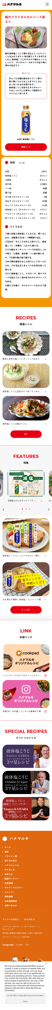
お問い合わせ (11, 905)
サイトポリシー (30, 927)
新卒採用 (28, 919)
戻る (26, 434)
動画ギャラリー (12, 879)
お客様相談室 (11, 901)
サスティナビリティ (14, 888)
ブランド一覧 (11, 856)
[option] (26, 486)
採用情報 (9, 896)
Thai (27, 945)
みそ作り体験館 (10, 919)
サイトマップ (8, 929)
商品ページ (26, 147)
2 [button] (26, 509)
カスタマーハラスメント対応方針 (16, 937)
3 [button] (30, 509)
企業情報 (9, 883)
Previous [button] (3, 509)
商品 (7, 852)
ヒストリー (10, 892)
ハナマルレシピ (12, 865)
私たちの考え (11, 861)
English (19, 945)
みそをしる (10, 870)
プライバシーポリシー (12, 927)
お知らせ (9, 874)
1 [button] (22, 509)
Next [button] (48, 509)
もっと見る (26, 610)
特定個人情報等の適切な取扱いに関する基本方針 (22, 933)
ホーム (8, 847)
